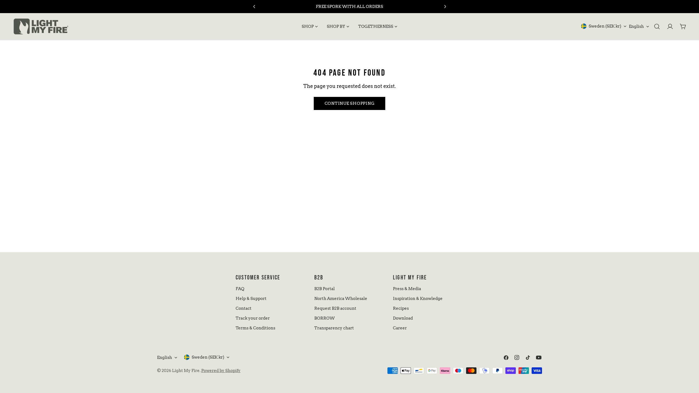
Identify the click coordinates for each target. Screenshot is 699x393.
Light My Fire (186, 370)
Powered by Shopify (221, 370)
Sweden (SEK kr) (605, 26)
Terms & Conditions (255, 328)
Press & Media (407, 288)
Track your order (253, 318)
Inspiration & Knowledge (418, 298)
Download (403, 318)
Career (400, 328)
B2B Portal (324, 288)
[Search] (656, 26)
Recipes (401, 308)
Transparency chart (334, 328)
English (636, 26)
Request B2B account (335, 308)
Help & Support (251, 298)
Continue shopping (350, 103)
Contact (243, 308)
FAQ (240, 288)
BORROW (324, 318)
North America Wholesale (340, 298)
